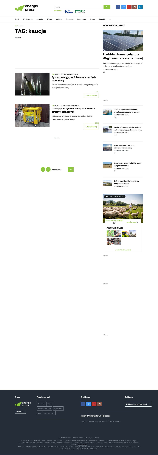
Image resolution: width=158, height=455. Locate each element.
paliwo (50, 404)
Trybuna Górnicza (115, 421)
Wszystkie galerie (123, 250)
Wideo (49, 19)
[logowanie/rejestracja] (109, 19)
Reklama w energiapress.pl (136, 404)
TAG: (53, 74)
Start (17, 19)
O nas (92, 19)
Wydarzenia (28, 19)
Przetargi (69, 19)
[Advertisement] (57, 51)
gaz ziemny (58, 408)
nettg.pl (83, 421)
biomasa (41, 404)
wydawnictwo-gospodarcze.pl (98, 421)
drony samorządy (44, 408)
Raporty (40, 19)
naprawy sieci (49, 413)
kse (39, 413)
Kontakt (102, 19)
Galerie (59, 19)
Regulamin (81, 19)
